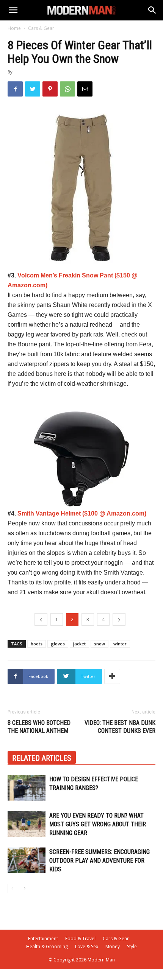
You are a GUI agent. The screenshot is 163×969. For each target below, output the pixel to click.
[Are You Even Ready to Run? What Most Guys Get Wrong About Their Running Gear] (26, 824)
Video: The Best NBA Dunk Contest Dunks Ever (120, 726)
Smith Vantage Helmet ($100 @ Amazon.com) (81, 513)
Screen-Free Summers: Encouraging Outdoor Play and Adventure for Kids (99, 860)
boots (36, 644)
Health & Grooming (47, 946)
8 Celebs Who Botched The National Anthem (39, 726)
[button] (152, 10)
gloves (58, 644)
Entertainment (43, 938)
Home (14, 28)
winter (120, 644)
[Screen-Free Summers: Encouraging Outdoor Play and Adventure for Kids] (26, 860)
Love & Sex (86, 946)
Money (112, 946)
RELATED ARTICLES (41, 758)
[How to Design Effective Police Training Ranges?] (26, 788)
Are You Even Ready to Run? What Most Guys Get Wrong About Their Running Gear (97, 824)
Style (132, 946)
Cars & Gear (41, 28)
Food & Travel (80, 938)
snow (99, 644)
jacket (79, 644)
